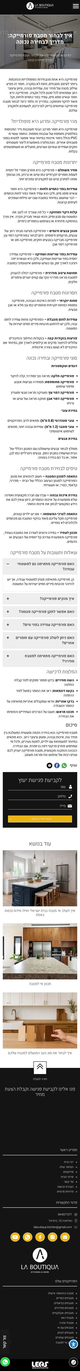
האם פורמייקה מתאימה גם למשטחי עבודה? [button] (45, 566)
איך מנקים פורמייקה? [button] (57, 598)
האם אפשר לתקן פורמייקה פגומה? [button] (46, 611)
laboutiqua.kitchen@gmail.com (53, 1227)
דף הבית (65, 55)
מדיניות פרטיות (65, 1192)
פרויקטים (68, 1172)
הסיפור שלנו (66, 1167)
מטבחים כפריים (64, 1298)
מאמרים (52, 55)
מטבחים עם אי (65, 1328)
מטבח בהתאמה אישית (60, 1293)
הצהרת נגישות (65, 1187)
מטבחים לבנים (65, 1333)
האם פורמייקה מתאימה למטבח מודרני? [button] (49, 658)
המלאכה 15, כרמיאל (60, 1221)
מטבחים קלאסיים (63, 1303)
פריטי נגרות (67, 1177)
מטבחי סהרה (66, 1323)
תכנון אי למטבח (64, 1343)
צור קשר (68, 1182)
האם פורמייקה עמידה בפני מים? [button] (48, 624)
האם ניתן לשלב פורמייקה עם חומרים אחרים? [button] (45, 640)
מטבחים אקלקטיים (62, 1313)
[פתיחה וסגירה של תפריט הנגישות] (73, 1344)
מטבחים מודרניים (64, 1308)
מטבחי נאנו (67, 1318)
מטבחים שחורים (64, 1337)
